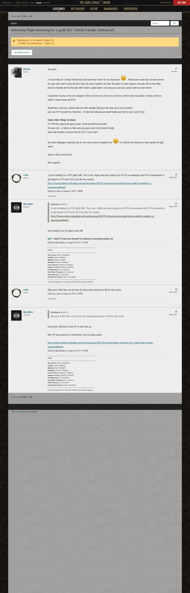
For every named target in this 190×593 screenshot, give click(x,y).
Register (22, 411)
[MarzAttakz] (16, 207)
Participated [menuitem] (130, 8)
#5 (176, 311)
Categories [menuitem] (59, 8)
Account (25, 3)
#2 (176, 174)
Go (174, 23)
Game (18, 3)
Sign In (14, 23)
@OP (50, 238)
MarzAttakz (28, 204)
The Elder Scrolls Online (95, 2)
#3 (176, 203)
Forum (39, 3)
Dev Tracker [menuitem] (77, 8)
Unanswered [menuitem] (111, 8)
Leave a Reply (22, 52)
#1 (176, 68)
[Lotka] (16, 178)
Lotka (25, 175)
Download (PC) (166, 2)
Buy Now (182, 2)
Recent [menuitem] (94, 8)
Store (32, 3)
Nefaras (26, 69)
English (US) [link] (6, 3)
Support (46, 3)
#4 (176, 289)
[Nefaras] (16, 72)
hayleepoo (55, 204)
